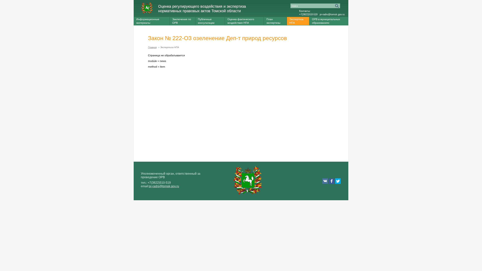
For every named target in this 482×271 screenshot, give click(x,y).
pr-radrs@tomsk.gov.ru (332, 14)
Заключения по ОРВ (181, 21)
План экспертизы (273, 21)
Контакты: (304, 11)
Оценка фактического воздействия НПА (240, 21)
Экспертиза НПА (296, 21)
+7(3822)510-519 (308, 14)
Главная (152, 47)
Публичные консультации (206, 21)
